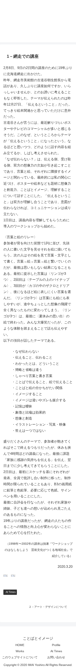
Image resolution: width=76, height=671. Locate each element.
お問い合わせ (56, 657)
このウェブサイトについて (20, 657)
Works (20, 651)
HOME (19, 645)
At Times (11, 592)
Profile (56, 645)
